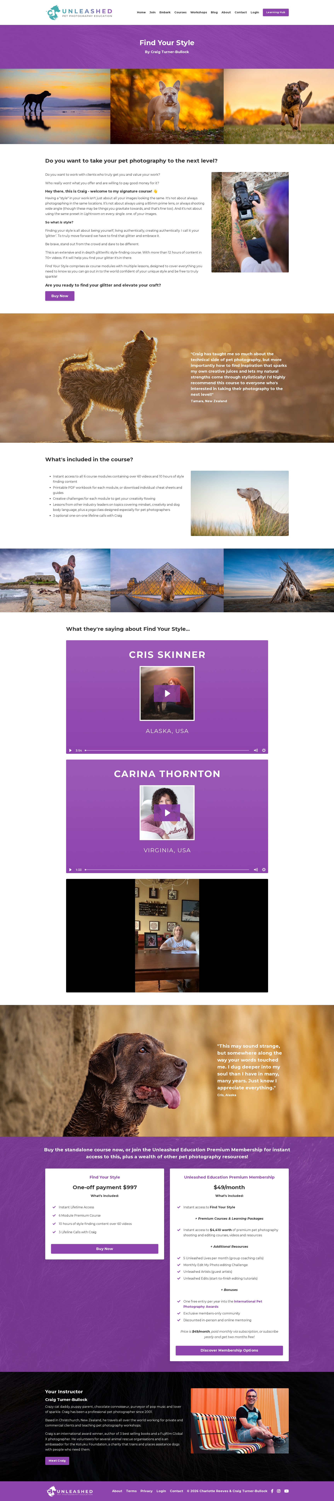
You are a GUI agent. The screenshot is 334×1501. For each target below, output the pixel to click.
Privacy (147, 1491)
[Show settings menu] (264, 750)
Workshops (198, 12)
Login (255, 12)
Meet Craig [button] (57, 1460)
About (226, 12)
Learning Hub (275, 12)
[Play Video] (70, 750)
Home (141, 12)
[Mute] (255, 750)
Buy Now (59, 296)
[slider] (167, 750)
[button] (104, 1247)
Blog (214, 12)
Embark (164, 12)
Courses (180, 12)
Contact (241, 12)
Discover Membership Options (229, 1350)
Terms (131, 1491)
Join (153, 12)
